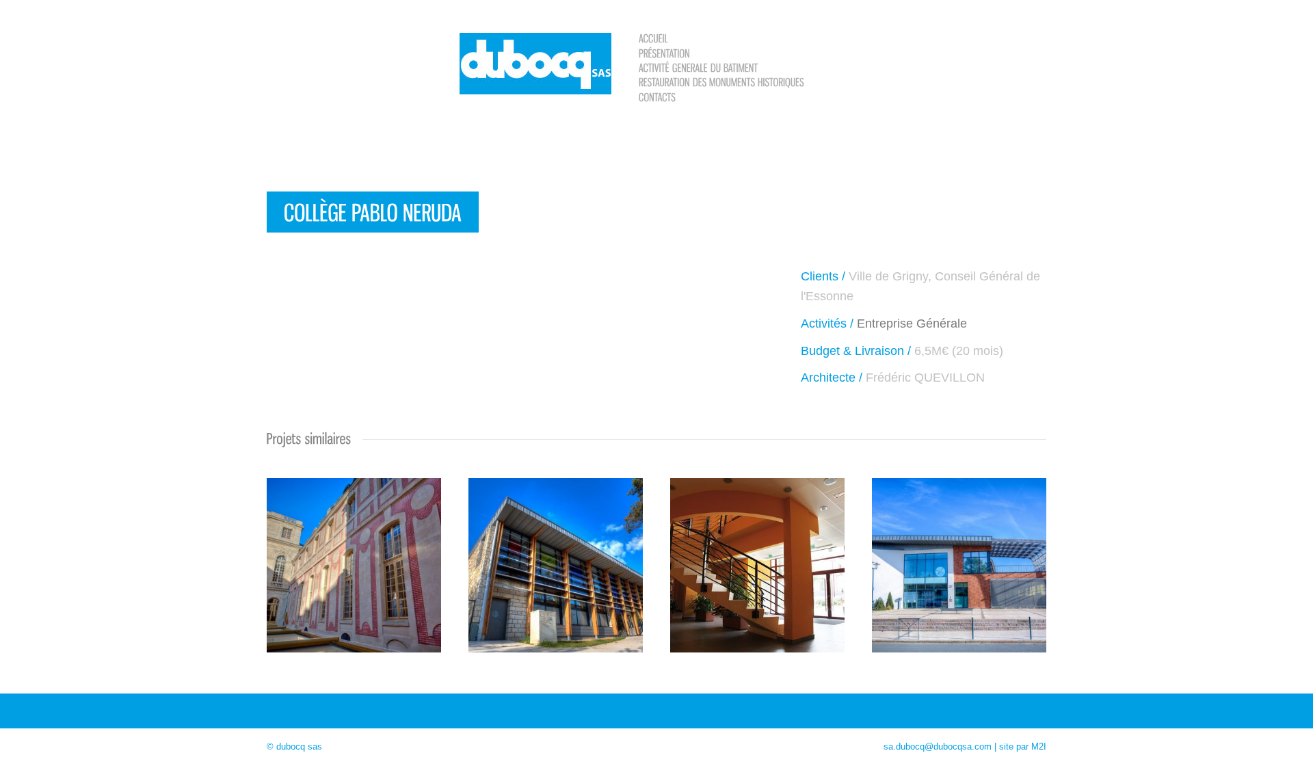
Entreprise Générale (912, 323)
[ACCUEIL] (653, 38)
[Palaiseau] (555, 557)
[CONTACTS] (657, 96)
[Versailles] (353, 557)
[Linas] (757, 557)
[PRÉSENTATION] (664, 52)
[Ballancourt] (959, 557)
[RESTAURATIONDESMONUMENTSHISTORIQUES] (721, 82)
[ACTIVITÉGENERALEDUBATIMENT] (698, 67)
